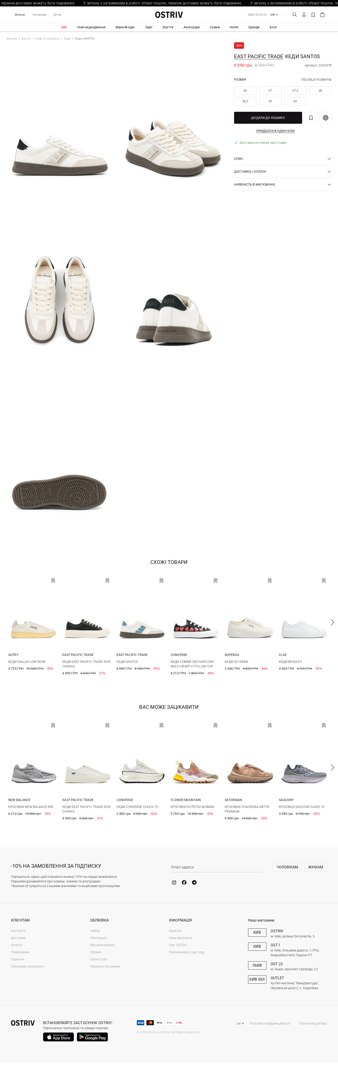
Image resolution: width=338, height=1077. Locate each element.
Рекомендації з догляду (187, 952)
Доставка (18, 938)
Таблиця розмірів (316, 79)
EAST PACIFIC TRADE (258, 56)
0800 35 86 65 (257, 14)
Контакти (18, 931)
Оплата (16, 945)
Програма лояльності (27, 966)
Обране (95, 952)
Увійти (95, 931)
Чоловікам (39, 14)
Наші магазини (180, 938)
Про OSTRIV (178, 945)
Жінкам (20, 14)
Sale (64, 27)
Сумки (215, 27)
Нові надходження (91, 27)
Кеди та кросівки (47, 38)
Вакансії (175, 931)
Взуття (168, 27)
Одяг (149, 27)
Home (234, 27)
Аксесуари (191, 27)
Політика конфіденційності (270, 1023)
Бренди (254, 27)
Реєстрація (98, 938)
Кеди (67, 38)
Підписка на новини (105, 966)
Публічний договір (313, 1023)
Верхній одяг (125, 27)
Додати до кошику (268, 118)
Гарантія (17, 959)
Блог (273, 27)
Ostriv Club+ (99, 959)
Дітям (58, 14)
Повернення (20, 952)
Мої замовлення (102, 945)
